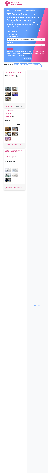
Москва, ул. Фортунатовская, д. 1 (11, 74)
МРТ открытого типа (9, 66)
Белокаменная (8, 116)
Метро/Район (10, 42)
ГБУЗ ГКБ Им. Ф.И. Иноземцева (13, 72)
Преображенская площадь (10, 76)
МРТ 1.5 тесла (38, 66)
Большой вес (37, 64)
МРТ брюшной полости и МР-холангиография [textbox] (25, 39)
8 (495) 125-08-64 (26, 59)
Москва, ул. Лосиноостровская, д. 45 (12, 155)
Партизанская (11, 75)
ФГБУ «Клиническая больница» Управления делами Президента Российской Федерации (14, 152)
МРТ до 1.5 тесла (30, 66)
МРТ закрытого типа (20, 66)
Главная (8, 10)
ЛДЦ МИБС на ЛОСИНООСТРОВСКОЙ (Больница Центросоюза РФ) (14, 112)
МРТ (13, 10)
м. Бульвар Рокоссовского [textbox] (25, 45)
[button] (8, 89)
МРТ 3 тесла (7, 67)
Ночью (30, 64)
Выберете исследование (12, 36)
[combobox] (26, 39)
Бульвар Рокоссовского (9, 118)
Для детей (16, 64)
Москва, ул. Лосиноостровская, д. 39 (12, 115)
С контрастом (24, 64)
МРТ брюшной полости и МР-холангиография (25, 10)
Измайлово (21, 74)
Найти (10, 49)
